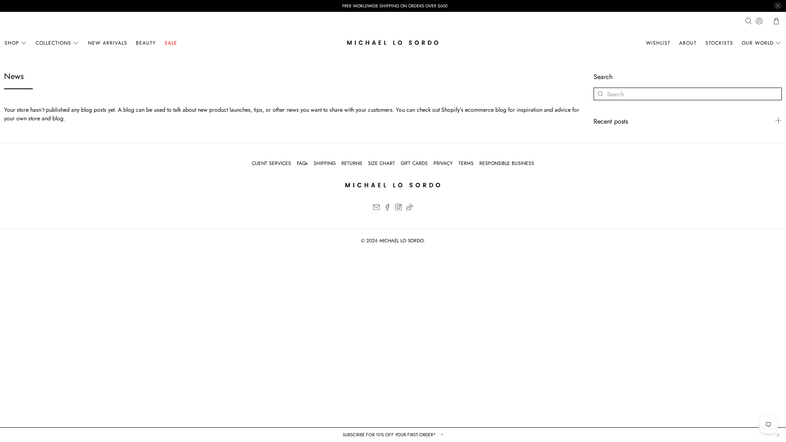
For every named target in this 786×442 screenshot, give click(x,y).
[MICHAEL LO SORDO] (393, 42)
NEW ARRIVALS (107, 43)
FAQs (302, 163)
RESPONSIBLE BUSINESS (506, 163)
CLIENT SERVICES (271, 163)
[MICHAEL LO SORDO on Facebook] (387, 208)
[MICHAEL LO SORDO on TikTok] (409, 208)
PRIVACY (443, 163)
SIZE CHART (381, 163)
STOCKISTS (719, 43)
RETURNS (351, 163)
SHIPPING (325, 163)
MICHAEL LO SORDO (401, 240)
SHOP (12, 43)
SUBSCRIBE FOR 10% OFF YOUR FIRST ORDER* (390, 434)
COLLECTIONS (53, 43)
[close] (778, 6)
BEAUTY (146, 43)
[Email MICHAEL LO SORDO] (376, 208)
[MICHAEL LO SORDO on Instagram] (398, 208)
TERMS (466, 163)
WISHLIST (658, 43)
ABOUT (688, 43)
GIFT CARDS (414, 163)
